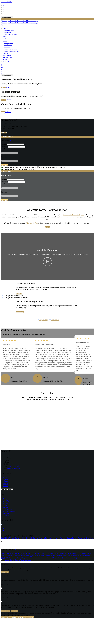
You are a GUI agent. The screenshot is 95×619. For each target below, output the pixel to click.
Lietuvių (63, 553)
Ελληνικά (38, 553)
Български (8, 556)
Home (5, 499)
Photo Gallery (20, 312)
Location (6, 513)
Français (5, 484)
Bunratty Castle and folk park (73, 215)
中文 (75, 558)
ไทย (82, 556)
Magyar (30, 556)
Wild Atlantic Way (32, 223)
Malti (2, 556)
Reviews (5, 503)
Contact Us (6, 515)
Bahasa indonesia (46, 556)
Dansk (32, 553)
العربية (47, 553)
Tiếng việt (24, 558)
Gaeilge (57, 553)
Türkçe (78, 556)
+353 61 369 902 (6, 2)
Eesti (43, 553)
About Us (3, 87)
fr (3, 11)
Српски (49, 558)
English (5, 480)
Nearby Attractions (9, 511)
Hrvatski (37, 556)
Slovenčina (70, 558)
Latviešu (69, 553)
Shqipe (54, 558)
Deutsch (5, 478)
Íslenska (60, 556)
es (3, 9)
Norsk (65, 556)
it (3, 13)
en (3, 7)
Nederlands (72, 556)
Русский (31, 558)
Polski (19, 558)
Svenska (43, 558)
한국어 (6, 558)
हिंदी (27, 556)
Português (12, 558)
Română (37, 558)
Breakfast (3, 100)
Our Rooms (19, 293)
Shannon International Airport (69, 217)
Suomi (52, 553)
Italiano (5, 486)
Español (5, 482)
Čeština (22, 556)
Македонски (76, 553)
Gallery (9, 100)
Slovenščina (62, 558)
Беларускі (16, 556)
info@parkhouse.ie (13, 468)
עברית (54, 556)
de (3, 5)
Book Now (8, 112)
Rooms (8, 87)
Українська (88, 556)
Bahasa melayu (87, 553)
